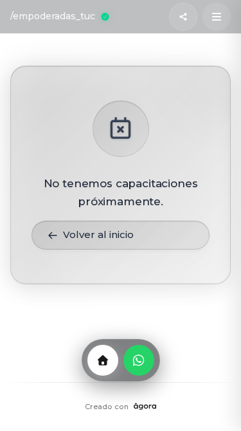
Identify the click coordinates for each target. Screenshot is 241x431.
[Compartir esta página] (183, 17)
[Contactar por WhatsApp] (138, 360)
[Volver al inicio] (102, 360)
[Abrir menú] (216, 17)
